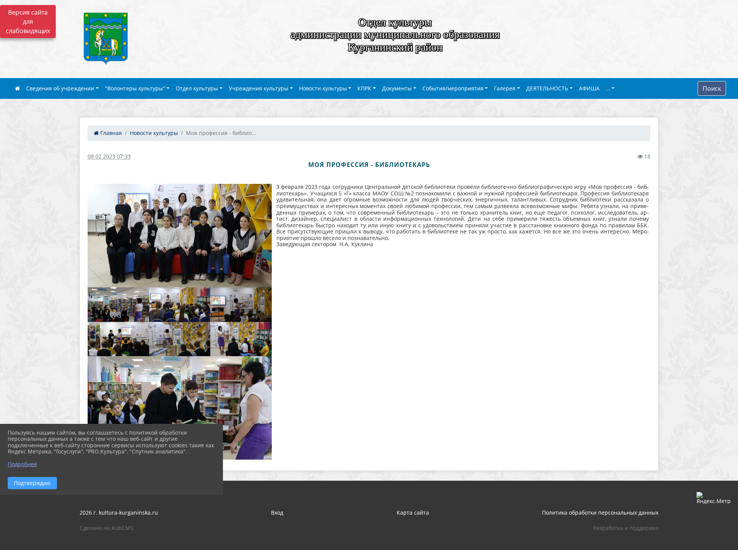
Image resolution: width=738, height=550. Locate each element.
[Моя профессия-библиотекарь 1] (180, 235)
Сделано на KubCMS (106, 528)
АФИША (589, 88)
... (608, 88)
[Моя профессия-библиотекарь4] (180, 304)
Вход (277, 512)
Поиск (712, 88)
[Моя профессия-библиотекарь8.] (180, 408)
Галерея (504, 88)
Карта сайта (413, 512)
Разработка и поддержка (625, 528)
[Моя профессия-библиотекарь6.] (180, 339)
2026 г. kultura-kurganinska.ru (119, 512)
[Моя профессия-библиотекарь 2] (118, 304)
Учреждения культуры (258, 88)
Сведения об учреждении (60, 88)
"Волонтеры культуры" (135, 88)
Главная (110, 133)
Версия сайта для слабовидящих (28, 21)
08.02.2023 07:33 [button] (109, 156)
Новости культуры (323, 88)
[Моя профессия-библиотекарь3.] (241, 304)
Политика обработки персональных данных (600, 512)
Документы (397, 88)
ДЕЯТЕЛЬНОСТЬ (547, 88)
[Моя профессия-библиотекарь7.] (241, 339)
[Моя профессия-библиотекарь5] (118, 339)
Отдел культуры (197, 88)
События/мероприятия (453, 88)
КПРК (364, 88)
